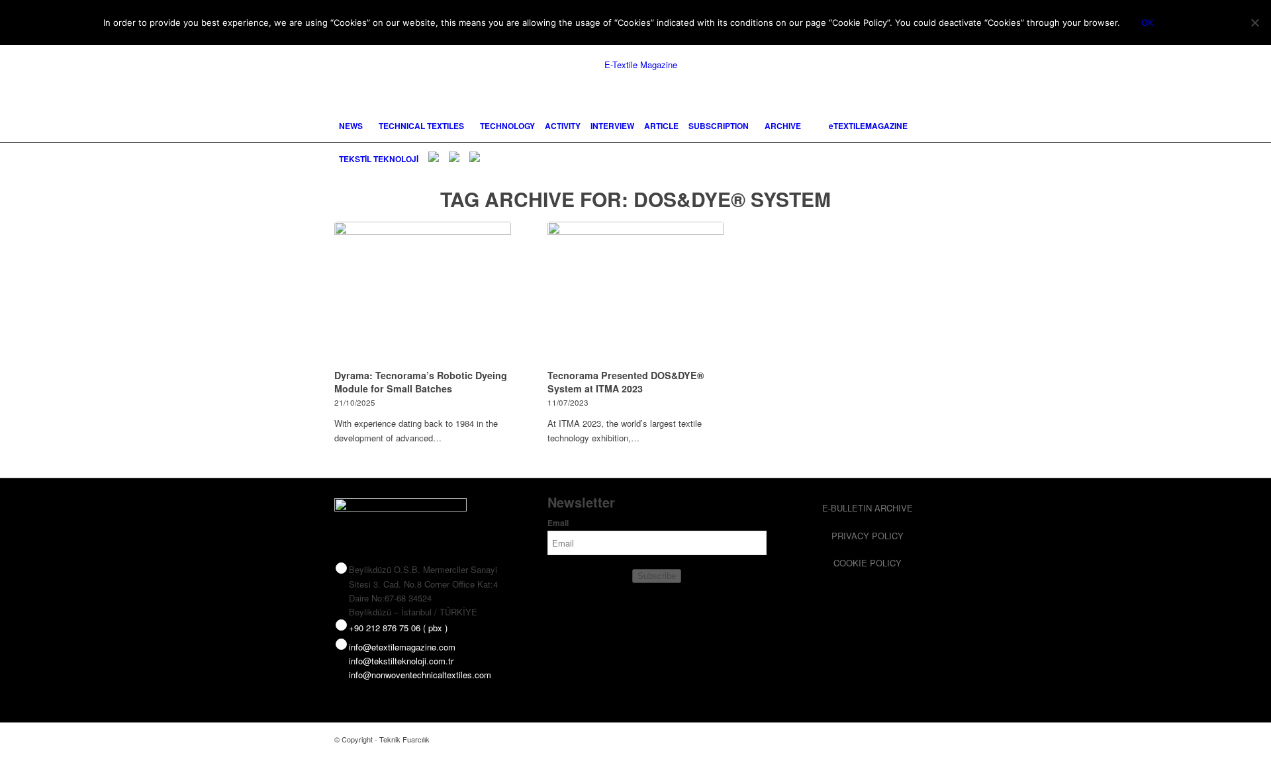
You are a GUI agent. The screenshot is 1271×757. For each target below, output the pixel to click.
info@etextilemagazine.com (402, 647)
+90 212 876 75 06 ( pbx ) (398, 627)
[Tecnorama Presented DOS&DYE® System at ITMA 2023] (635, 293)
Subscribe (656, 576)
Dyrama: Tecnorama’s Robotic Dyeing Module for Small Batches (420, 382)
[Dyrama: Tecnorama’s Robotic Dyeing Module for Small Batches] (422, 293)
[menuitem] (351, 125)
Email (558, 523)
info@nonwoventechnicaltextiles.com (420, 674)
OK (1147, 22)
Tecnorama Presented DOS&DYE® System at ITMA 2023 (625, 382)
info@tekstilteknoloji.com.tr (401, 660)
